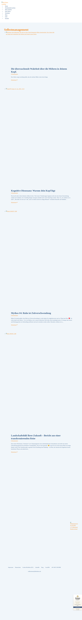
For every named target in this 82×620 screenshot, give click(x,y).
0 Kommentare (14, 74)
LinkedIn (37, 567)
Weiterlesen (14, 80)
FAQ (6, 16)
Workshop (7, 13)
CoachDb (47, 567)
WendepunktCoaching (10, 7)
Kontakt (7, 18)
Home (6, 6)
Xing (42, 567)
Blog (6, 14)
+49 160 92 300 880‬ (56, 567)
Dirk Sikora (8, 11)
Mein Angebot (8, 9)
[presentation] (42, 47)
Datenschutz (18, 567)
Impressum (10, 567)
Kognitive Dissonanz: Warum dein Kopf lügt (33, 190)
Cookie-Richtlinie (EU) (27, 567)
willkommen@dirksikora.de (34, 571)
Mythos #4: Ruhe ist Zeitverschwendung (31, 313)
